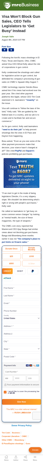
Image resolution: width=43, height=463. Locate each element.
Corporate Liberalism (10, 436)
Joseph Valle (8, 37)
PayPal (18, 151)
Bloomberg (19, 440)
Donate (35, 450)
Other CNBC (7, 440)
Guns (28, 444)
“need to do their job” (12, 129)
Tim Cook (6, 433)
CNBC (24, 436)
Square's (30, 151)
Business (16, 433)
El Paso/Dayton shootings (12, 444)
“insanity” (30, 100)
